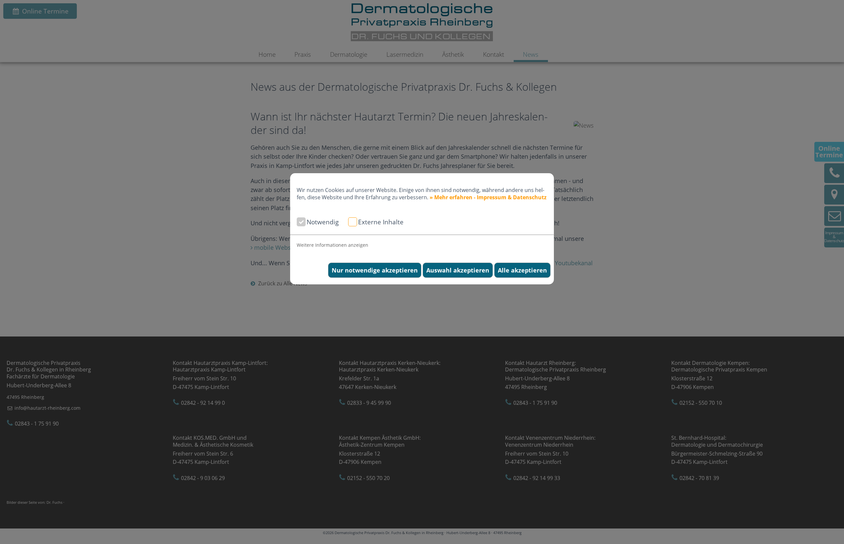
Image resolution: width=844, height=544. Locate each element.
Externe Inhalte (381, 221)
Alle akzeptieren (522, 270)
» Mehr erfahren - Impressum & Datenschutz (488, 197)
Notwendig (323, 221)
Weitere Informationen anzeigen (332, 245)
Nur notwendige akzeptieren (375, 270)
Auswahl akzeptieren (457, 270)
